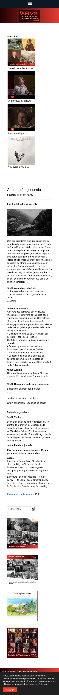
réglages (42, 684)
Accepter (10, 689)
